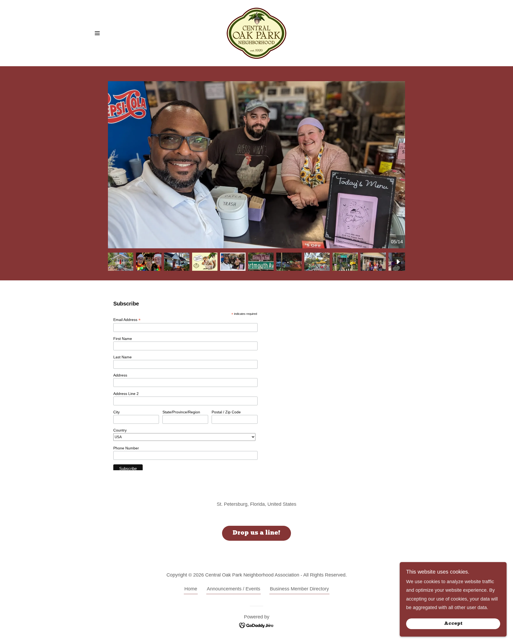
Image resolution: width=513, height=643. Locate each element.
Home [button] (190, 588)
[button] (97, 33)
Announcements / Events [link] (233, 588)
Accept (453, 623)
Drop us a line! (256, 533)
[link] (256, 33)
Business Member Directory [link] (299, 588)
